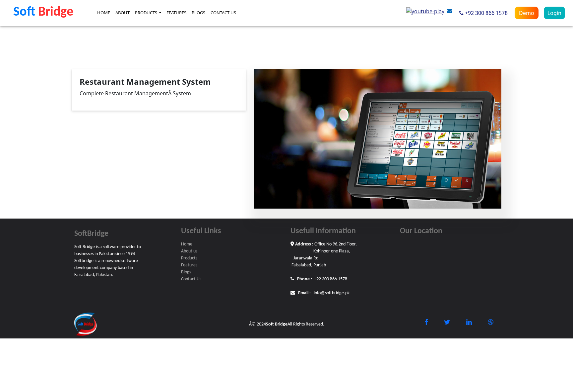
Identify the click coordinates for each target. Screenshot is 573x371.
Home (186, 244)
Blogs (186, 272)
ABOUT (122, 13)
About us (189, 251)
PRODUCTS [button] (146, 13)
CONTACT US (223, 13)
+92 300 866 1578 (486, 13)
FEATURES (176, 13)
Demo (526, 13)
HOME (103, 13)
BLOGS (198, 13)
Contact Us (191, 279)
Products (189, 258)
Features (189, 265)
